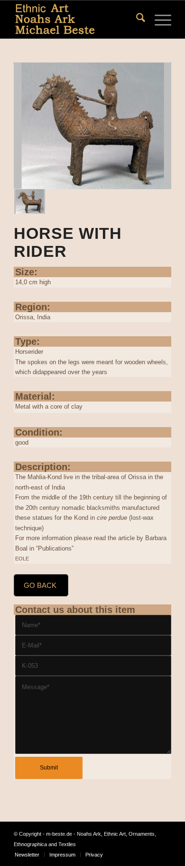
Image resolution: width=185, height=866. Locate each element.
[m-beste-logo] (76, 19)
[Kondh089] (92, 125)
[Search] (136, 19)
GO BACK (40, 585)
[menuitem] (136, 19)
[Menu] (158, 19)
